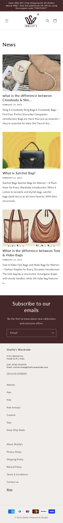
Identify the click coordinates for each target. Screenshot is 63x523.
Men (9, 392)
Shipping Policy (15, 459)
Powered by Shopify (39, 517)
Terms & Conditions (17, 474)
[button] (6, 20)
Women (11, 384)
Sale (9, 422)
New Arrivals (13, 407)
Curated (11, 414)
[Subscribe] (52, 333)
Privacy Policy (14, 451)
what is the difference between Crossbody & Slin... (27, 97)
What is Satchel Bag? (19, 173)
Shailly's (26, 517)
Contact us (12, 481)
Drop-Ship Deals (16, 430)
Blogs (10, 489)
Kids (9, 399)
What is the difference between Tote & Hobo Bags (31, 253)
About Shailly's (15, 444)
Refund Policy (14, 466)
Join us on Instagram (17, 373)
